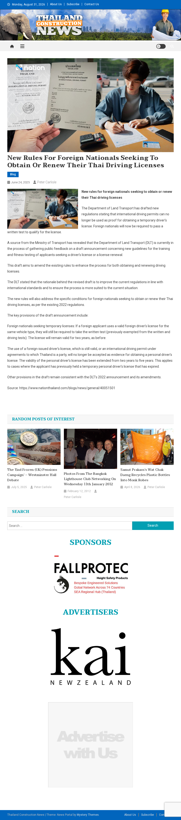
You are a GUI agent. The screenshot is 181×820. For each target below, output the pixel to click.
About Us (56, 4)
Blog (13, 174)
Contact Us (91, 4)
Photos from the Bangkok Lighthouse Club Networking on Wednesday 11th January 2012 (90, 479)
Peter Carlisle (46, 182)
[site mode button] (161, 46)
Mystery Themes (88, 814)
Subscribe (73, 4)
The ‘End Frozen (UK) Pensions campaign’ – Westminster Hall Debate (32, 475)
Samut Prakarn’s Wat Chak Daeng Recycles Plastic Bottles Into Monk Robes (145, 475)
